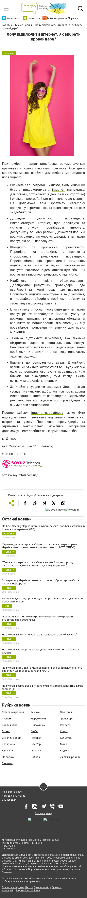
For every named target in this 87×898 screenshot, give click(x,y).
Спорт (64, 731)
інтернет (58, 190)
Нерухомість (39, 718)
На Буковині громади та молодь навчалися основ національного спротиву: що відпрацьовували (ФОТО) (42, 669)
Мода (63, 744)
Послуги (36, 750)
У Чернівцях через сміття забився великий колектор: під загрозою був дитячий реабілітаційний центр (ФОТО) (37, 564)
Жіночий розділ (11, 737)
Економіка (8, 744)
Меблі (34, 731)
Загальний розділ (13, 712)
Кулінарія (8, 750)
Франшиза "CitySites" (14, 795)
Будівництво (10, 725)
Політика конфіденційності (17, 887)
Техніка (35, 712)
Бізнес (6, 731)
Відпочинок (38, 725)
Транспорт (66, 718)
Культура (66, 737)
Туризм (6, 718)
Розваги (65, 725)
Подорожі (8, 757)
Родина (64, 750)
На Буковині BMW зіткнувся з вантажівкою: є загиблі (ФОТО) (39, 634)
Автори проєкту (43, 813)
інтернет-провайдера (47, 413)
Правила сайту (42, 887)
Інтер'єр (36, 744)
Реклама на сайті (12, 792)
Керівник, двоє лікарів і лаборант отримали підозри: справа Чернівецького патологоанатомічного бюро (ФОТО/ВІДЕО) (39, 546)
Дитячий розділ (70, 757)
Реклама (7, 763)
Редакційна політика (28, 890)
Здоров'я (66, 712)
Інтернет (36, 737)
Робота (35, 757)
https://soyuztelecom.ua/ (20, 475)
